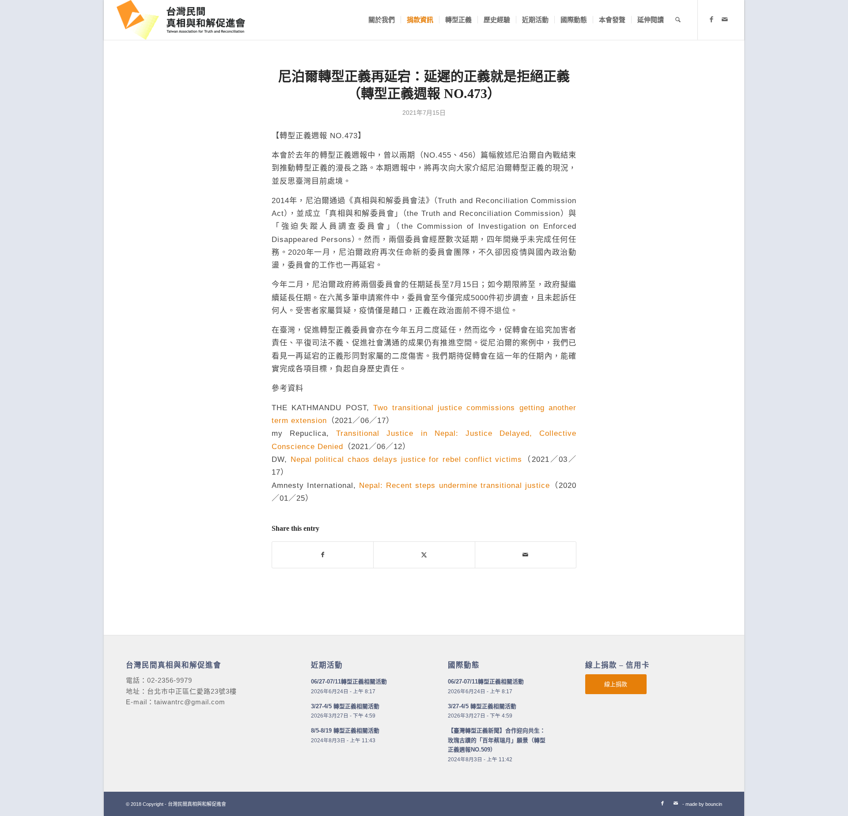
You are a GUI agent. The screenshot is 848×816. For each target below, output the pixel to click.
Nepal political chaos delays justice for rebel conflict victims (406, 459)
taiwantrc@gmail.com (189, 702)
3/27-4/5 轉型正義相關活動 (345, 706)
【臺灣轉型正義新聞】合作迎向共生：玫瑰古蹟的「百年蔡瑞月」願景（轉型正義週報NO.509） (496, 740)
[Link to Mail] (724, 19)
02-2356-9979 (169, 680)
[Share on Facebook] (322, 555)
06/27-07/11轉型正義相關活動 (349, 681)
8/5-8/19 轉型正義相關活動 (345, 730)
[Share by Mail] (525, 555)
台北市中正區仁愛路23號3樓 (192, 691)
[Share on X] (424, 555)
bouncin (713, 804)
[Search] (678, 20)
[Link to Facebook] (711, 19)
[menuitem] (382, 20)
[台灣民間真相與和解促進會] (181, 20)
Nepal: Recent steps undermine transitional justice (454, 485)
